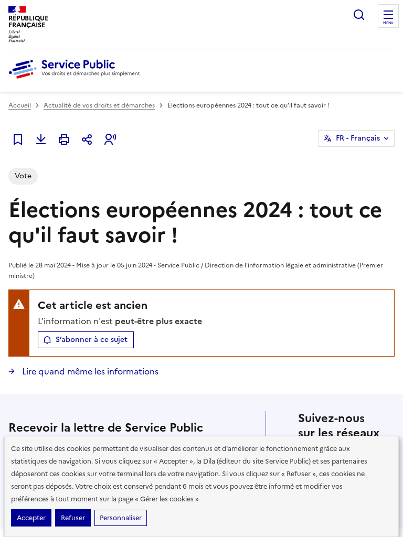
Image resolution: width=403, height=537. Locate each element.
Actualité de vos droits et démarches (99, 105)
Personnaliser (121, 518)
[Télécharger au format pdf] (40, 139)
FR (358, 138)
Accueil (19, 105)
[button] (110, 139)
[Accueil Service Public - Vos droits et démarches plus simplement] (76, 79)
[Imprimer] (64, 139)
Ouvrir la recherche (358, 14)
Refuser (73, 518)
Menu (388, 23)
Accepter (31, 518)
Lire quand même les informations (89, 371)
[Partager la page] (87, 139)
